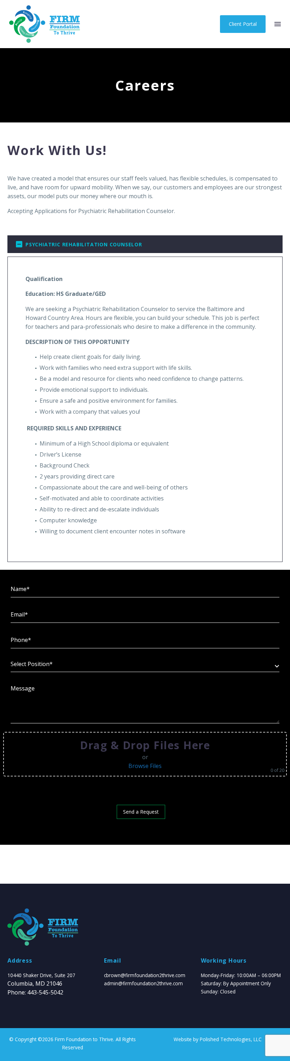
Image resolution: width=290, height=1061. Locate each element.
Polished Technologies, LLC (231, 1039)
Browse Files (145, 766)
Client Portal (243, 24)
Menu (277, 24)
